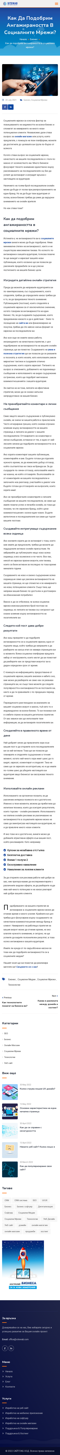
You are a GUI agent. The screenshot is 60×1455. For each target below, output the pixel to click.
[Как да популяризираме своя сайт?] (10, 1169)
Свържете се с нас (26, 967)
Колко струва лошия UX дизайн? (37, 1088)
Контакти (10, 1386)
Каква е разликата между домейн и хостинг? (48, 1004)
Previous (8, 997)
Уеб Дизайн (49, 1219)
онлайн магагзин (40, 1225)
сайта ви (23, 323)
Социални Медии (26, 979)
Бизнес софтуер (24, 1206)
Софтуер (9, 1213)
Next (54, 996)
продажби (30, 1231)
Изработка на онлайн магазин (20, 1423)
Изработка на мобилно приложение (24, 1413)
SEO (6, 1033)
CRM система (21, 1200)
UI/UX (44, 1200)
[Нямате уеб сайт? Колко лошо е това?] (10, 1150)
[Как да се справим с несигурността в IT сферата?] (10, 1130)
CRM (7, 1200)
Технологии (14, 984)
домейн (22, 1225)
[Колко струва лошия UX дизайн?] (10, 1092)
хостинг (44, 1231)
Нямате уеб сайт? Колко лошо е (37, 1146)
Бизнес (27, 100)
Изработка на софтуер (16, 1418)
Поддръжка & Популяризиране (21, 1428)
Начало (9, 1371)
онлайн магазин (12, 1231)
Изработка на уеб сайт (16, 1408)
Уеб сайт (8, 1063)
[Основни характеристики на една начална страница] (10, 1111)
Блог (7, 1381)
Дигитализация (45, 1206)
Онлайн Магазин (12, 1045)
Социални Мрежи (39, 100)
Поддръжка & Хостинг (16, 1433)
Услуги (8, 1376)
